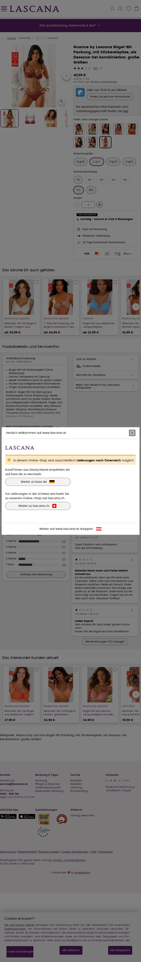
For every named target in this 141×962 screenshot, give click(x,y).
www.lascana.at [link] (67, 528)
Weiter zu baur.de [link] (34, 481)
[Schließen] (132, 433)
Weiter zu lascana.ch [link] (33, 505)
